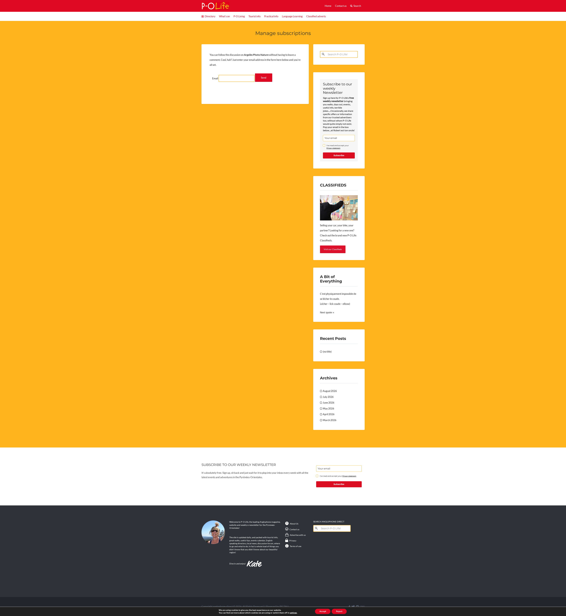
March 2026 (329, 420)
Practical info (271, 16)
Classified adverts (316, 16)
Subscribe (339, 155)
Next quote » (327, 312)
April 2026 (328, 414)
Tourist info (254, 16)
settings (293, 612)
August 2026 (330, 390)
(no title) (327, 351)
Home (328, 5)
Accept (322, 611)
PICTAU (284, 606)
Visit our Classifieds (333, 249)
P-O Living (239, 16)
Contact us (341, 5)
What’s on (224, 16)
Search (357, 5)
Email (215, 78)
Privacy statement (333, 148)
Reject (339, 611)
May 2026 (328, 408)
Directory (210, 16)
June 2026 (328, 402)
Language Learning (292, 16)
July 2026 (328, 396)
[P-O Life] (215, 6)
